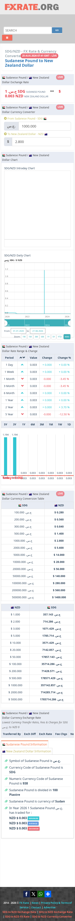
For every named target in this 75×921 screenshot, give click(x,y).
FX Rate (24, 903)
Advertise (50, 907)
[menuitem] (37, 323)
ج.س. (11, 126)
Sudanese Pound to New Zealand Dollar (29, 63)
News (35, 903)
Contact (36, 907)
